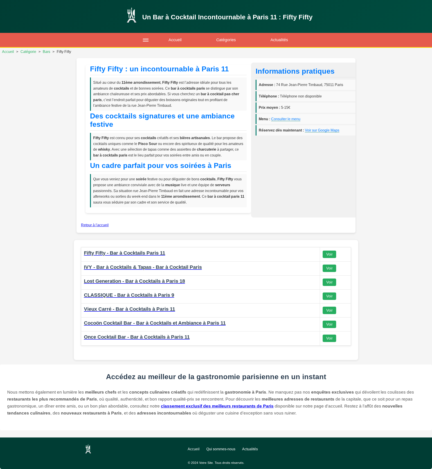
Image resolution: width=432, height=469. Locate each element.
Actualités (279, 40)
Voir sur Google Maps (322, 130)
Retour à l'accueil (95, 225)
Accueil (175, 40)
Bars (46, 52)
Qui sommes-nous (220, 449)
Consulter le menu (285, 119)
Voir (329, 254)
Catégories (226, 40)
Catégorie (28, 52)
